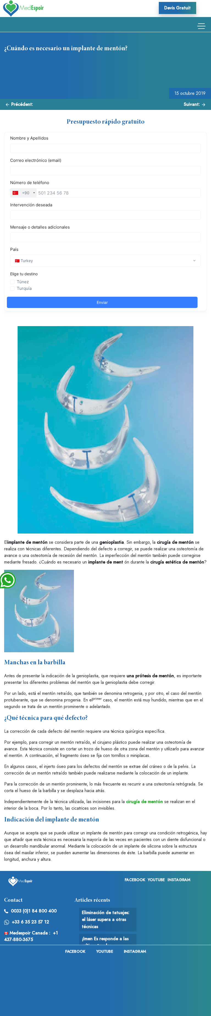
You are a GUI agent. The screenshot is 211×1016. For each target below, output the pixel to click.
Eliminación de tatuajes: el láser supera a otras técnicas (105, 919)
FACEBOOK (135, 879)
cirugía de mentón (144, 801)
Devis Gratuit (177, 8)
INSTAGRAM (179, 879)
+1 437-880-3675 (31, 936)
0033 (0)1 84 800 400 (34, 911)
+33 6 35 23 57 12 (30, 922)
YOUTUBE (156, 879)
